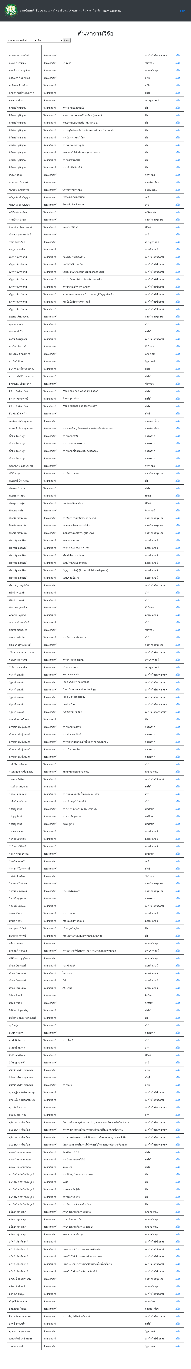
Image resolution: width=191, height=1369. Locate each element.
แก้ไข (178, 55)
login (182, 10)
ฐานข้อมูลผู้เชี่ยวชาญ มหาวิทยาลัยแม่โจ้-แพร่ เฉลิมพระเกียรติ (60, 10)
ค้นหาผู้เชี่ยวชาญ (112, 10)
